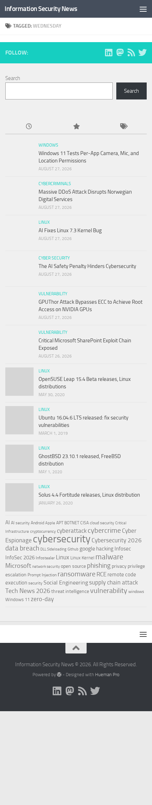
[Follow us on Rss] (131, 52)
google (87, 548)
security (35, 583)
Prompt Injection (42, 574)
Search (12, 78)
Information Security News (41, 9)
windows (136, 591)
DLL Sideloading (53, 549)
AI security (20, 522)
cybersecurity (61, 539)
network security (46, 566)
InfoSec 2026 (20, 557)
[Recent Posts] (28, 127)
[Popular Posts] (75, 127)
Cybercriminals (55, 183)
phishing (99, 565)
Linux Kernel (82, 557)
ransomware (76, 574)
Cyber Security (54, 258)
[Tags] (123, 127)
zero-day (42, 599)
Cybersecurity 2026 (117, 540)
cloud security (102, 522)
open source (73, 566)
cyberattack (72, 530)
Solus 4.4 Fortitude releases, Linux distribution (89, 495)
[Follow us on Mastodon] (120, 52)
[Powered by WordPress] (59, 674)
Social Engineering (65, 582)
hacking (104, 549)
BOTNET (71, 522)
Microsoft (18, 566)
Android (37, 522)
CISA (84, 522)
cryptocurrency (43, 531)
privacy (119, 566)
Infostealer (45, 557)
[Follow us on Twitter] (142, 52)
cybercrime (104, 530)
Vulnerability (53, 293)
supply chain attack (113, 582)
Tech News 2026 (27, 590)
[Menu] (143, 9)
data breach (22, 548)
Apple (50, 522)
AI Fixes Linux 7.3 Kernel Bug (70, 230)
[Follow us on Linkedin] (108, 52)
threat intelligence (70, 591)
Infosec (123, 549)
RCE (101, 574)
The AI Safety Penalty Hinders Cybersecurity (87, 266)
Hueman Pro (107, 674)
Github (73, 549)
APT (59, 522)
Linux (44, 222)
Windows (48, 145)
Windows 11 (17, 599)
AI (7, 522)
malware (109, 556)
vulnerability (108, 590)
